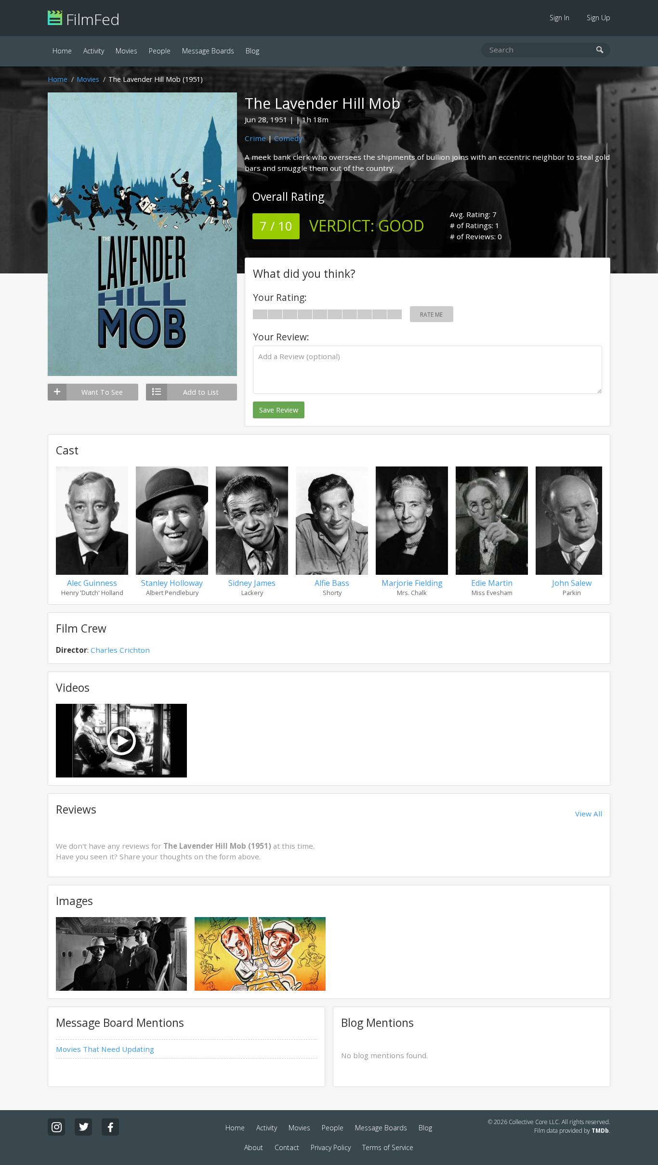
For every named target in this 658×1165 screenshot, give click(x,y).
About (253, 1147)
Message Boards (208, 50)
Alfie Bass (332, 583)
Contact (287, 1147)
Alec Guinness (92, 583)
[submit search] (599, 50)
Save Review (278, 409)
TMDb (600, 1130)
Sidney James (252, 583)
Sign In (559, 17)
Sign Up (598, 17)
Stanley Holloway (172, 583)
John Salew (572, 583)
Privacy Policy (331, 1147)
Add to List (201, 392)
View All (588, 813)
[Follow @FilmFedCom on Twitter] (83, 1127)
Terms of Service (387, 1147)
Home (62, 50)
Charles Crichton (120, 650)
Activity (93, 50)
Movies (126, 50)
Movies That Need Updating (105, 1049)
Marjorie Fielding (412, 583)
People (160, 50)
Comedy (288, 138)
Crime (255, 138)
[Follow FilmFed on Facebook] (110, 1127)
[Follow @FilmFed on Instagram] (56, 1127)
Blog (252, 50)
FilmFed (90, 19)
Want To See (102, 392)
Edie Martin (492, 583)
